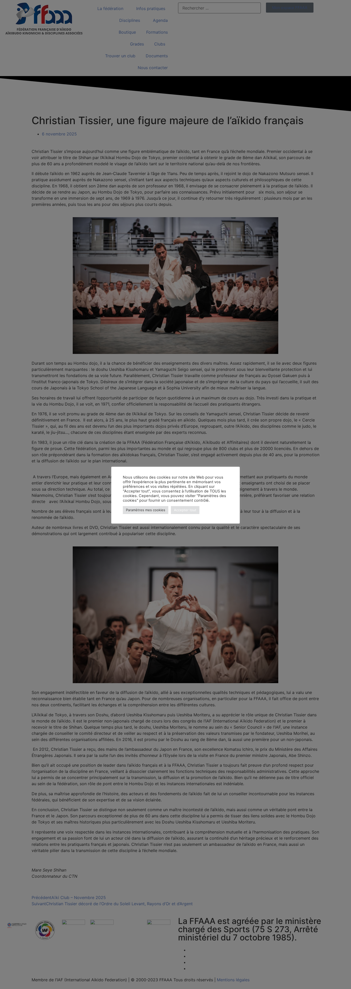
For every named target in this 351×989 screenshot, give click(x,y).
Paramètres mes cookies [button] (145, 510)
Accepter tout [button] (185, 510)
